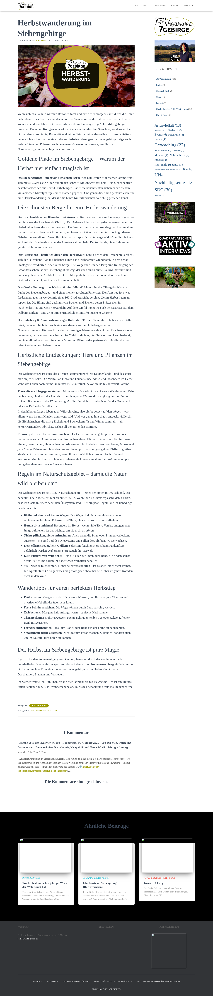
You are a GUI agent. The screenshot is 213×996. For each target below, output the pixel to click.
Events (161, 134)
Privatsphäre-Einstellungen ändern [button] (113, 982)
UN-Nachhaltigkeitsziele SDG (173, 182)
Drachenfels (175, 130)
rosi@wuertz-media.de (28, 939)
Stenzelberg (175, 169)
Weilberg (159, 195)
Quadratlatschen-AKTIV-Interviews (172, 109)
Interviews (160, 6)
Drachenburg (161, 130)
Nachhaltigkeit (162, 91)
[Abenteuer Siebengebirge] (26, 6)
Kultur (159, 85)
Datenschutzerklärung (76, 982)
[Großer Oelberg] (167, 855)
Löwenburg (178, 150)
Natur (158, 97)
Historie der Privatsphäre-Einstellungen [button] (158, 982)
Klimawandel (163, 150)
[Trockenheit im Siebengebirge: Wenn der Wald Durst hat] (45, 855)
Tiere (55, 710)
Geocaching (170, 144)
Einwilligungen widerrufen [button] (106, 989)
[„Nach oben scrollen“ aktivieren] (207, 990)
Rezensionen (162, 169)
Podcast (175, 6)
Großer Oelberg (153, 883)
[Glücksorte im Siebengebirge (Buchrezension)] (106, 855)
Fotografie (176, 134)
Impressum (52, 982)
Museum (161, 155)
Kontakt (188, 6)
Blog (145, 6)
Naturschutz (36, 710)
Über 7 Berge (162, 115)
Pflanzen (47, 710)
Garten (160, 139)
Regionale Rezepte (169, 164)
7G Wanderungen (38, 705)
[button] (149, 6)
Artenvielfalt (168, 125)
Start (135, 6)
